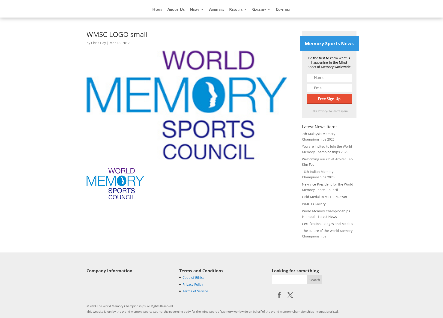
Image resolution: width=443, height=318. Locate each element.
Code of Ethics (193, 277)
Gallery (259, 10)
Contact (283, 10)
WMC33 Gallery (314, 204)
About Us (176, 10)
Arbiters (216, 10)
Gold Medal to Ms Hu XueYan (324, 197)
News (194, 10)
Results (235, 10)
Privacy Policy (193, 284)
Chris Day (98, 43)
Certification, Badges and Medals (327, 224)
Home (157, 10)
